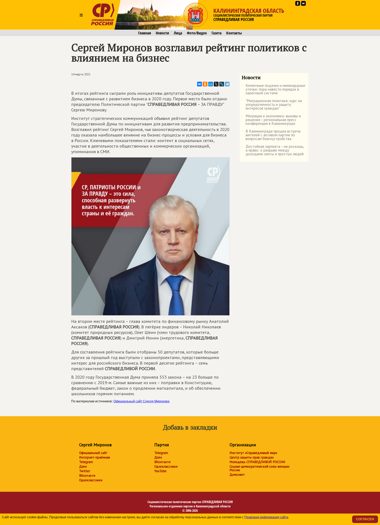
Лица (178, 33)
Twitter (84, 471)
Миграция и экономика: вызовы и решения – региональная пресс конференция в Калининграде (271, 120)
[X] (216, 84)
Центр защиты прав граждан (252, 457)
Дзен (83, 466)
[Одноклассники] (205, 84)
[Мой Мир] (210, 84)
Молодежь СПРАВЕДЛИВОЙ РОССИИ (257, 462)
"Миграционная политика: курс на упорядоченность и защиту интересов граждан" (272, 105)
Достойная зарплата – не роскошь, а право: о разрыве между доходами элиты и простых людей (273, 150)
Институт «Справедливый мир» (253, 453)
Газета (216, 33)
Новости (162, 33)
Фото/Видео (197, 33)
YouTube (160, 471)
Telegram (86, 462)
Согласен (365, 519)
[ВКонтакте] (199, 84)
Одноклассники (90, 480)
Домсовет (237, 474)
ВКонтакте (87, 475)
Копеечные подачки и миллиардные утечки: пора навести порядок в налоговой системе (273, 89)
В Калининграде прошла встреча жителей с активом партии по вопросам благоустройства (271, 135)
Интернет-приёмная (94, 457)
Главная (144, 33)
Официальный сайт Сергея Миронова (141, 401)
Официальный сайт (93, 453)
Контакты (234, 33)
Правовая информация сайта (266, 517)
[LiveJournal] (221, 84)
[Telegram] (227, 84)
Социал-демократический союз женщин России (259, 468)
